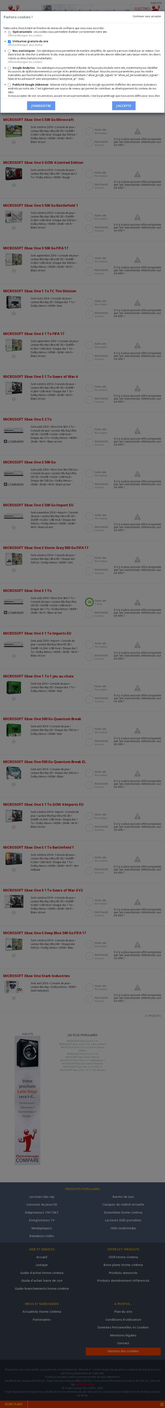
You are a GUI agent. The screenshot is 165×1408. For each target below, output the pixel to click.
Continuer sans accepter (147, 16)
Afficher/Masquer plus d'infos (25, 45)
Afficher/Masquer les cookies (25, 35)
